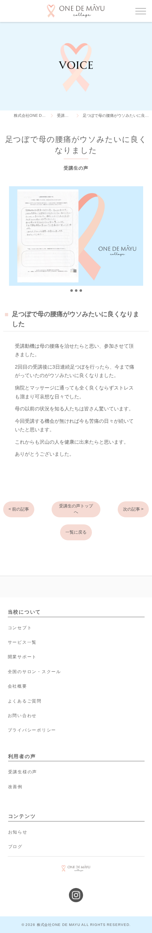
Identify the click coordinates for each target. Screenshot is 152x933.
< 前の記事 (18, 509)
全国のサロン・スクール (34, 671)
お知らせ (18, 832)
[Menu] (140, 10)
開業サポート (22, 656)
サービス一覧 (22, 642)
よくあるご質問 (25, 701)
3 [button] (81, 290)
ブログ (15, 846)
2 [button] (76, 290)
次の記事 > (133, 509)
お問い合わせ (22, 715)
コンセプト (20, 627)
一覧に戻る (76, 532)
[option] (76, 236)
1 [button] (71, 290)
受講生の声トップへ (76, 509)
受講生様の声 (22, 771)
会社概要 (17, 686)
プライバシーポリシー (32, 730)
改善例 (15, 786)
